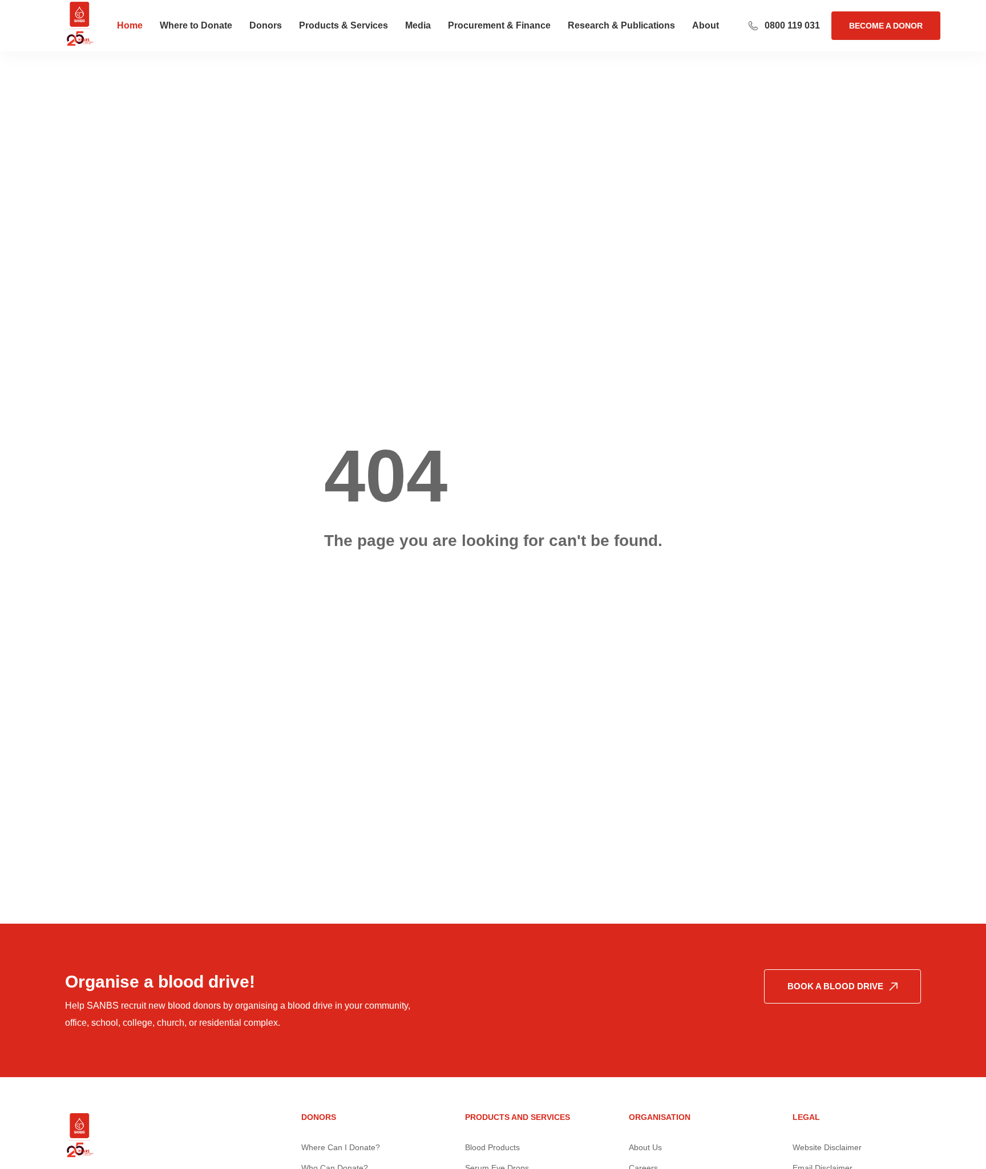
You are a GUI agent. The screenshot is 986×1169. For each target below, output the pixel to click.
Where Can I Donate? (340, 1147)
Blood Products (492, 1147)
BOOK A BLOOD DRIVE (835, 986)
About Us (645, 1147)
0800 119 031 (792, 25)
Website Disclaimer (827, 1147)
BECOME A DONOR (886, 25)
